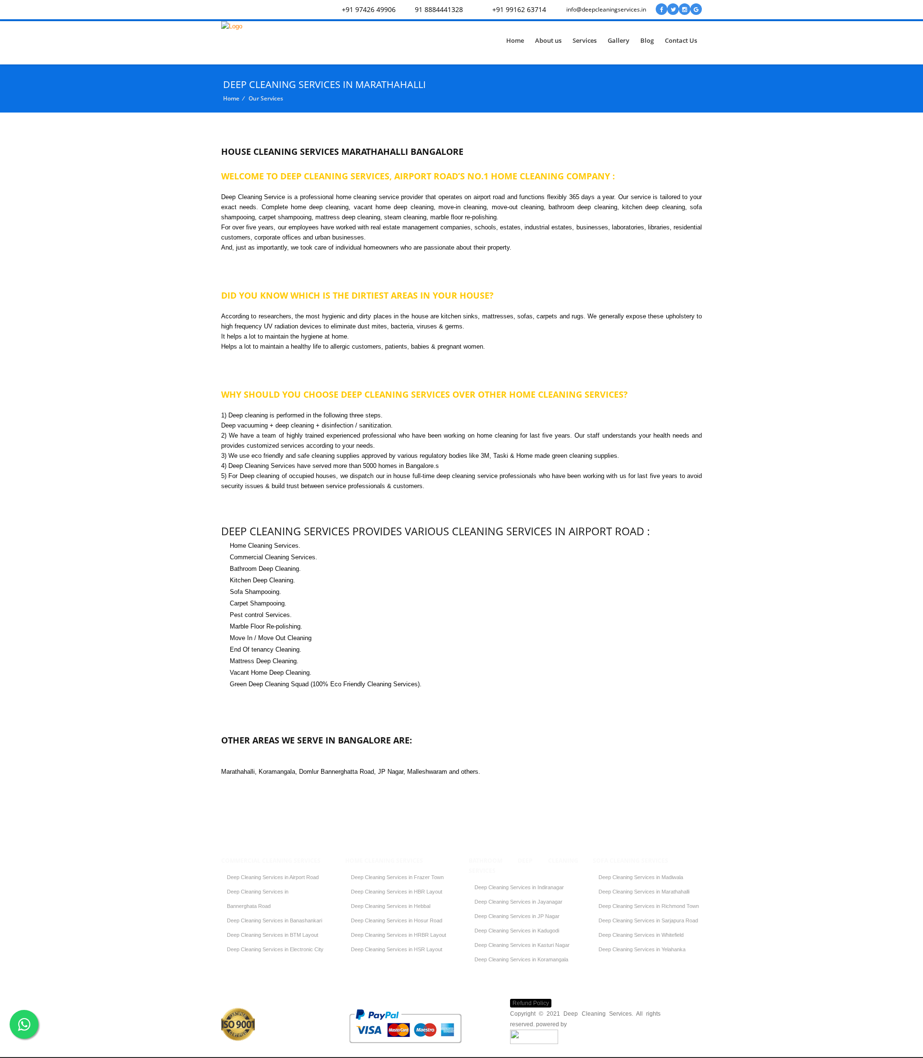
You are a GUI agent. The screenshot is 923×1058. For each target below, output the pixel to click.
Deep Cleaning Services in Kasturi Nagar (522, 945)
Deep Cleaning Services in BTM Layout (272, 935)
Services (585, 40)
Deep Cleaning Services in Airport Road (273, 877)
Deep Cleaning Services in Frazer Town (397, 877)
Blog (647, 40)
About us (548, 40)
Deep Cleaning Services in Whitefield (641, 935)
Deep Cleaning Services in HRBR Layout (398, 935)
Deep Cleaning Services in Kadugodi (516, 930)
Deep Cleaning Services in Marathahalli (644, 891)
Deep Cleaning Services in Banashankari (274, 920)
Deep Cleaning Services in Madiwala (641, 877)
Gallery (618, 40)
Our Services (266, 98)
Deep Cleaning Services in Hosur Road (396, 920)
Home (515, 40)
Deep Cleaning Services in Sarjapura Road (648, 920)
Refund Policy (530, 1003)
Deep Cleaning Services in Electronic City (275, 949)
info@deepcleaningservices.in (606, 9)
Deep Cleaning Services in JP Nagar (517, 916)
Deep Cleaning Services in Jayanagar (518, 902)
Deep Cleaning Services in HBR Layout (396, 891)
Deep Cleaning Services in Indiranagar (519, 887)
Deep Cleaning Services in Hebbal (390, 906)
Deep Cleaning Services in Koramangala (521, 959)
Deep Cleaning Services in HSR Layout (396, 949)
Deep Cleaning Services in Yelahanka (642, 949)
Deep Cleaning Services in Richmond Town (649, 906)
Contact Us (681, 40)
